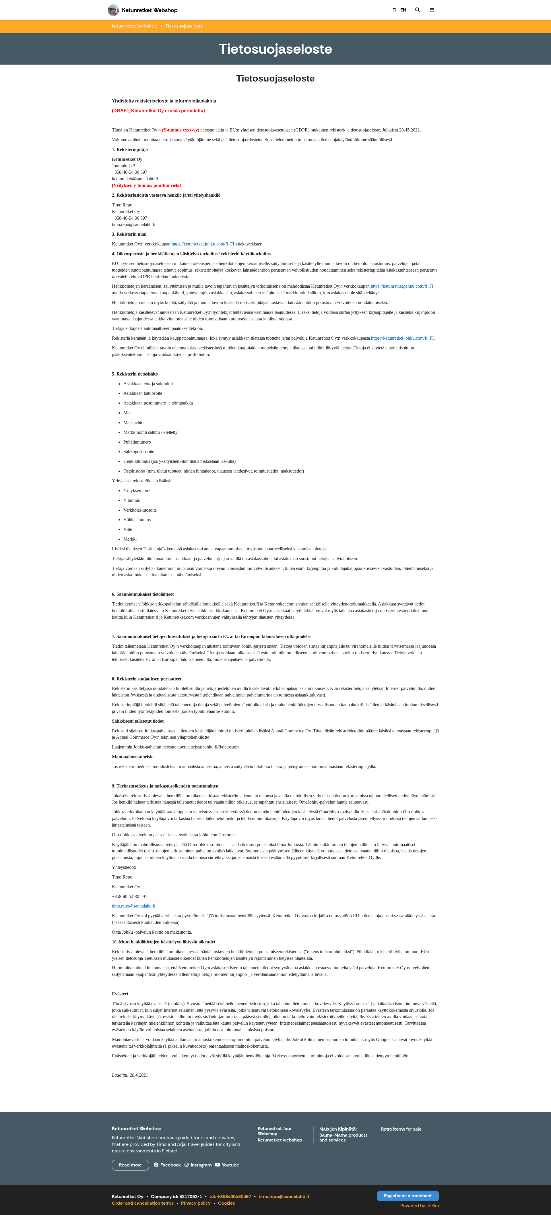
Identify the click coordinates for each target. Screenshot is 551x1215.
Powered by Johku (419, 1206)
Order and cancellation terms (143, 1203)
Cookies (226, 1203)
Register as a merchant (408, 1196)
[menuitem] (417, 10)
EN (403, 10)
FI (394, 10)
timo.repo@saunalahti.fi (284, 1196)
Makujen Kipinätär (338, 1129)
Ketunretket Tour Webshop (274, 1131)
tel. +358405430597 (230, 1196)
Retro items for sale (401, 1129)
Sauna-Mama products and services (343, 1138)
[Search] (417, 10)
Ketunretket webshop (280, 1140)
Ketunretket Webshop (134, 26)
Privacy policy (196, 1203)
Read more (130, 1165)
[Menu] (432, 10)
